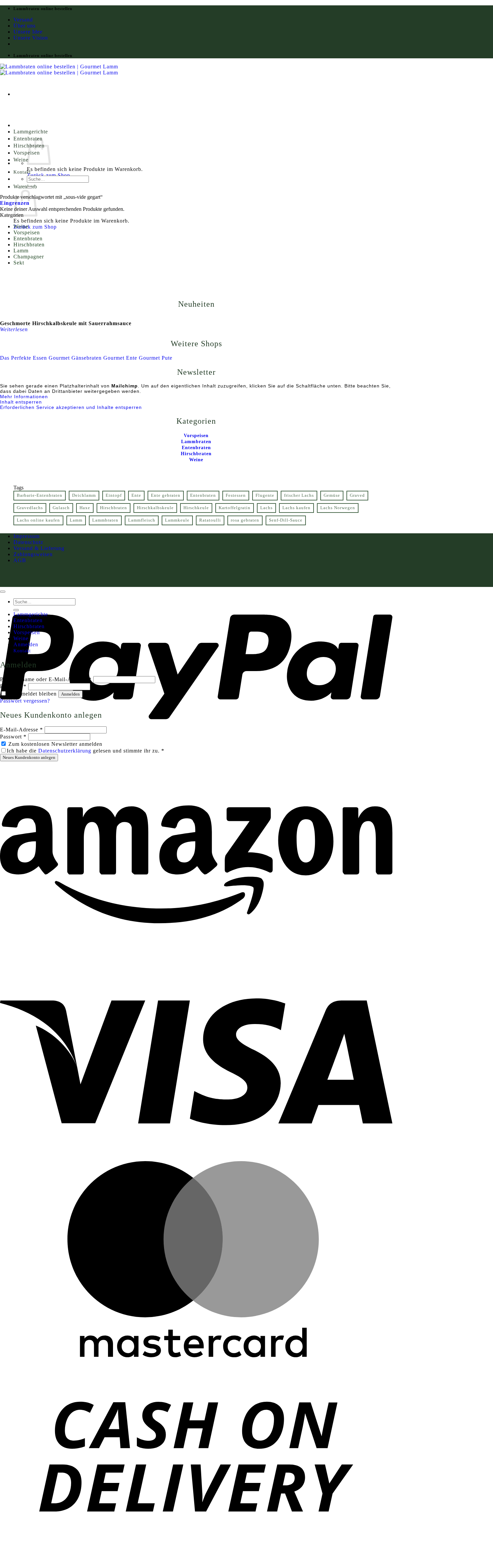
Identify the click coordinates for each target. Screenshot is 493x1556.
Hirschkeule (196, 507)
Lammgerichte (30, 131)
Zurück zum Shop (48, 175)
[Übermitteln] (29, 187)
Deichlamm (84, 495)
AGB (19, 560)
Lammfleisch (141, 520)
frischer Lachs (299, 495)
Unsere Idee (28, 32)
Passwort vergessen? (25, 701)
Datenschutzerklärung (64, 751)
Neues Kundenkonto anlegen (29, 757)
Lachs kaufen (296, 507)
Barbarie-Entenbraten (39, 495)
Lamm (21, 250)
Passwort (13, 686)
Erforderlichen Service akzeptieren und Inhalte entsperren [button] (71, 407)
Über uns (24, 25)
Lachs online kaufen (38, 520)
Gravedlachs (30, 507)
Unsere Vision (30, 38)
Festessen (236, 495)
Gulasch (61, 507)
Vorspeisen (26, 232)
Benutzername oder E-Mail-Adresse (46, 679)
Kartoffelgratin (235, 507)
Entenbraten (28, 238)
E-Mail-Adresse (21, 729)
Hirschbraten (29, 244)
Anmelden (70, 694)
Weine (21, 160)
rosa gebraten (245, 520)
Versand (23, 19)
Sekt (18, 262)
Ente (136, 495)
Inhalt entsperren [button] (21, 402)
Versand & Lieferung (38, 548)
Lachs (266, 507)
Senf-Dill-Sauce (286, 520)
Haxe (84, 507)
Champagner (28, 256)
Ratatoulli (210, 520)
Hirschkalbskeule (155, 507)
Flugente (265, 495)
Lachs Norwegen (337, 507)
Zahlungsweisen (33, 554)
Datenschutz (28, 542)
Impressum (26, 536)
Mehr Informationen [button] (24, 396)
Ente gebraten (165, 495)
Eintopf (114, 495)
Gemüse (332, 495)
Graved (357, 495)
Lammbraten (105, 520)
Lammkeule (177, 520)
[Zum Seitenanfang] (2, 592)
